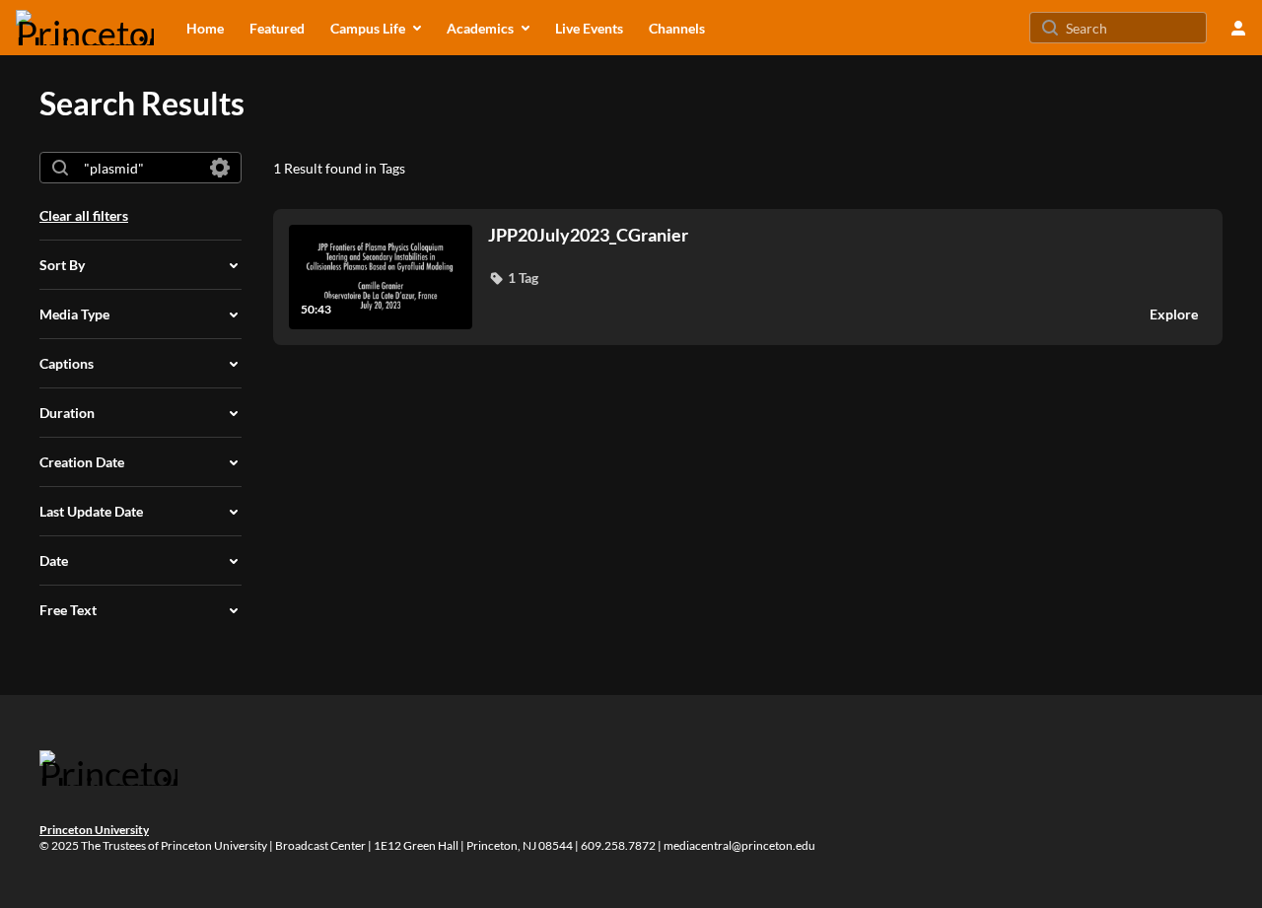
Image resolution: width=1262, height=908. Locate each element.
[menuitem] (205, 27)
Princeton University (94, 829)
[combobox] (139, 167)
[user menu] (1238, 27)
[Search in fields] (220, 167)
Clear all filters (83, 215)
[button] (513, 278)
